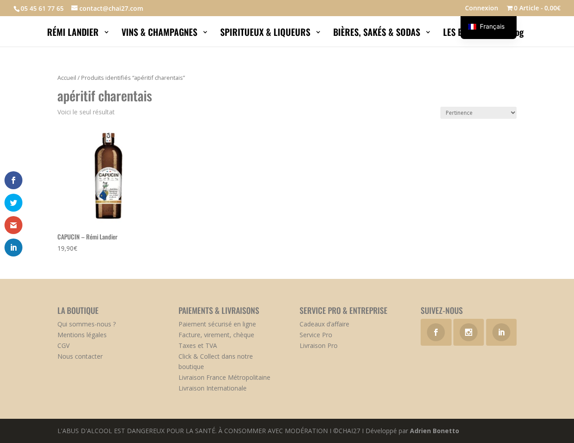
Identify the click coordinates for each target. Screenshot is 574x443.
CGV (63, 345)
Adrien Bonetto (434, 430)
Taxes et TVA (197, 345)
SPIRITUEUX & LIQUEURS (266, 34)
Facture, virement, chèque (216, 334)
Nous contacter (80, 356)
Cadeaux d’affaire (324, 324)
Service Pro (316, 334)
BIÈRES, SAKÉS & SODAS (377, 34)
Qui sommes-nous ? (86, 324)
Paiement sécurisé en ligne (217, 324)
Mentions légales (82, 334)
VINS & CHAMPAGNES (161, 34)
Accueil (66, 78)
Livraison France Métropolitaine (224, 377)
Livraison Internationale (212, 388)
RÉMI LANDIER (74, 34)
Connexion (481, 8)
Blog (517, 34)
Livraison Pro (319, 345)
